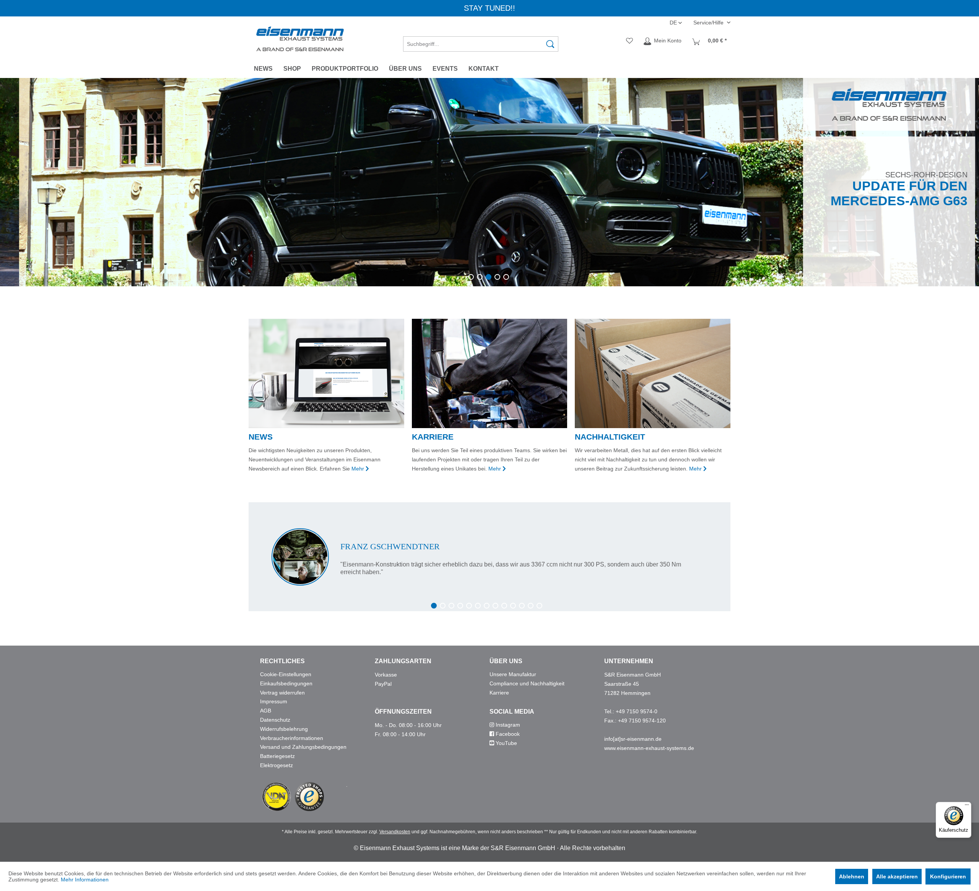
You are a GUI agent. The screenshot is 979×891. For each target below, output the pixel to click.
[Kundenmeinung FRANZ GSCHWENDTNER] (489, 556)
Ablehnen (851, 876)
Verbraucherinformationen (291, 738)
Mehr (357, 469)
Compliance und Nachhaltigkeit (527, 683)
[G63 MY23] (489, 182)
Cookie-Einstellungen (285, 674)
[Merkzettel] (629, 41)
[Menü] (966, 806)
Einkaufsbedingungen (286, 683)
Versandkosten (394, 831)
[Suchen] (550, 44)
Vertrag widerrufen (282, 693)
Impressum (273, 701)
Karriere (499, 693)
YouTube (505, 743)
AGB (265, 711)
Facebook (507, 734)
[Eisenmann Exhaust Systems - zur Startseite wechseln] (300, 38)
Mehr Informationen (85, 879)
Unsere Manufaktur (513, 674)
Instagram (507, 725)
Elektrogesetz (276, 765)
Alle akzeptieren (897, 876)
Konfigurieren (948, 876)
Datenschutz (275, 720)
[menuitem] (480, 41)
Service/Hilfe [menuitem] (709, 22)
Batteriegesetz (277, 756)
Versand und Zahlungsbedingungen (303, 747)
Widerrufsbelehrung (284, 729)
